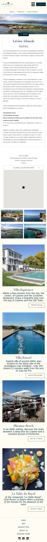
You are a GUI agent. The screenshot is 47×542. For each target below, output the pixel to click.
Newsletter (23, 527)
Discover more (35, 375)
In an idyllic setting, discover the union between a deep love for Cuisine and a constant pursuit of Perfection (23, 431)
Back (25, 34)
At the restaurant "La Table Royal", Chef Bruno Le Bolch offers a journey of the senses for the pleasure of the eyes (23, 501)
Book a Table (36, 439)
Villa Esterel (23, 357)
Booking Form (23, 534)
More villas (36, 305)
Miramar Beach (23, 426)
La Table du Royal (23, 493)
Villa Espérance (23, 290)
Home (12, 12)
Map (23, 524)
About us (23, 530)
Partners (21, 12)
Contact (41, 4)
